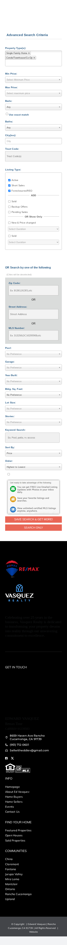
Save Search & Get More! (33, 519)
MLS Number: (17, 328)
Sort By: (10, 447)
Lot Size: (10, 402)
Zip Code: (14, 283)
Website (33, 931)
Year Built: (11, 375)
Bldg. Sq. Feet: (14, 389)
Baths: (9, 121)
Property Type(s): (15, 48)
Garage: (10, 361)
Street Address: (18, 306)
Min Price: (11, 73)
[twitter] (12, 758)
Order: (9, 461)
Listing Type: (13, 169)
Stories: (10, 416)
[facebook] (6, 758)
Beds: (8, 101)
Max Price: (11, 87)
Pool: (8, 348)
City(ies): (10, 135)
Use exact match (19, 114)
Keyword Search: (15, 429)
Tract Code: (12, 148)
